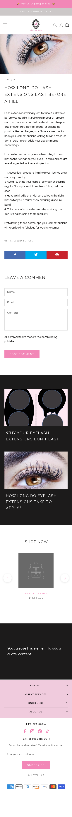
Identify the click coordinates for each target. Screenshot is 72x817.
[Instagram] (32, 731)
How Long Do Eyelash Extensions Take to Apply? (31, 502)
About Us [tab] (36, 712)
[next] (64, 578)
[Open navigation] (5, 24)
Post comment (22, 354)
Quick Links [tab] (36, 703)
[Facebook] (25, 731)
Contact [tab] (36, 686)
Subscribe (36, 765)
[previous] (7, 578)
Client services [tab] (36, 694)
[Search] (55, 24)
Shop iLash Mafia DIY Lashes (36, 11)
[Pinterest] (40, 731)
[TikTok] (47, 731)
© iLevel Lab (36, 775)
